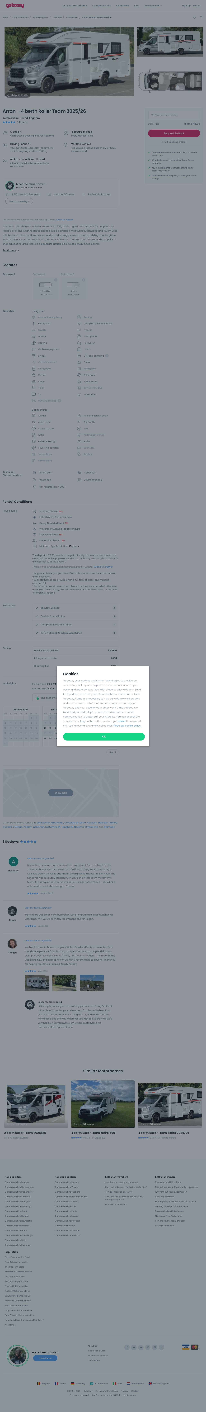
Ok (104, 736)
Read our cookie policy (127, 725)
